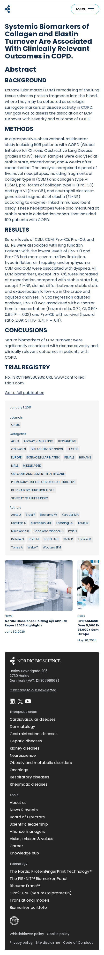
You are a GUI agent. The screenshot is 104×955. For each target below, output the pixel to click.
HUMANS (85, 457)
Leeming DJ (64, 523)
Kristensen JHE (41, 523)
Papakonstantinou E (48, 531)
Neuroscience (23, 755)
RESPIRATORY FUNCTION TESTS (32, 490)
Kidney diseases (24, 748)
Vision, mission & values (31, 838)
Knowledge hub (24, 853)
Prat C (72, 531)
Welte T (33, 547)
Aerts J (16, 515)
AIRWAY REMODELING (38, 441)
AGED (15, 441)
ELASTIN (73, 449)
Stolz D (68, 539)
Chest (15, 425)
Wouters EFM (52, 547)
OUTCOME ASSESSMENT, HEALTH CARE (38, 474)
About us (18, 802)
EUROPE (16, 457)
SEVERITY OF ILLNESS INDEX (29, 498)
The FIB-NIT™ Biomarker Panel (38, 878)
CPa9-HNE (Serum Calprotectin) (41, 893)
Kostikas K (18, 523)
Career (16, 846)
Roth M (34, 539)
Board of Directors (27, 817)
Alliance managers (27, 831)
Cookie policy (58, 933)
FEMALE (69, 457)
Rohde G (17, 539)
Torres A (17, 547)
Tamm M (84, 539)
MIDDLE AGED (32, 466)
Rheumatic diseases (28, 784)
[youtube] (28, 701)
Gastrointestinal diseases (34, 734)
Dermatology (22, 726)
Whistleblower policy (27, 933)
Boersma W (48, 515)
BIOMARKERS (67, 441)
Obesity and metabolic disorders (41, 762)
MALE (14, 466)
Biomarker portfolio (28, 907)
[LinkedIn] (12, 701)
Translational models (30, 900)
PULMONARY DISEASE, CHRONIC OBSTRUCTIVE (43, 482)
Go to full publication (24, 392)
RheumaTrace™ (25, 886)
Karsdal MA (70, 515)
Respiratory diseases (29, 777)
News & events (24, 810)
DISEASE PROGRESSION (47, 449)
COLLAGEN (18, 449)
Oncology (19, 770)
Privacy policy (21, 942)
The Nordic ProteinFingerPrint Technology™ (51, 871)
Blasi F (30, 515)
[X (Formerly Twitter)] (20, 701)
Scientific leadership (29, 824)
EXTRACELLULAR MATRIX (42, 457)
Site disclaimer (48, 942)
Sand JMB (51, 539)
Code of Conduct (78, 942)
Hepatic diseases (26, 741)
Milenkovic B (20, 531)
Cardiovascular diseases (33, 719)
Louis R (83, 523)
